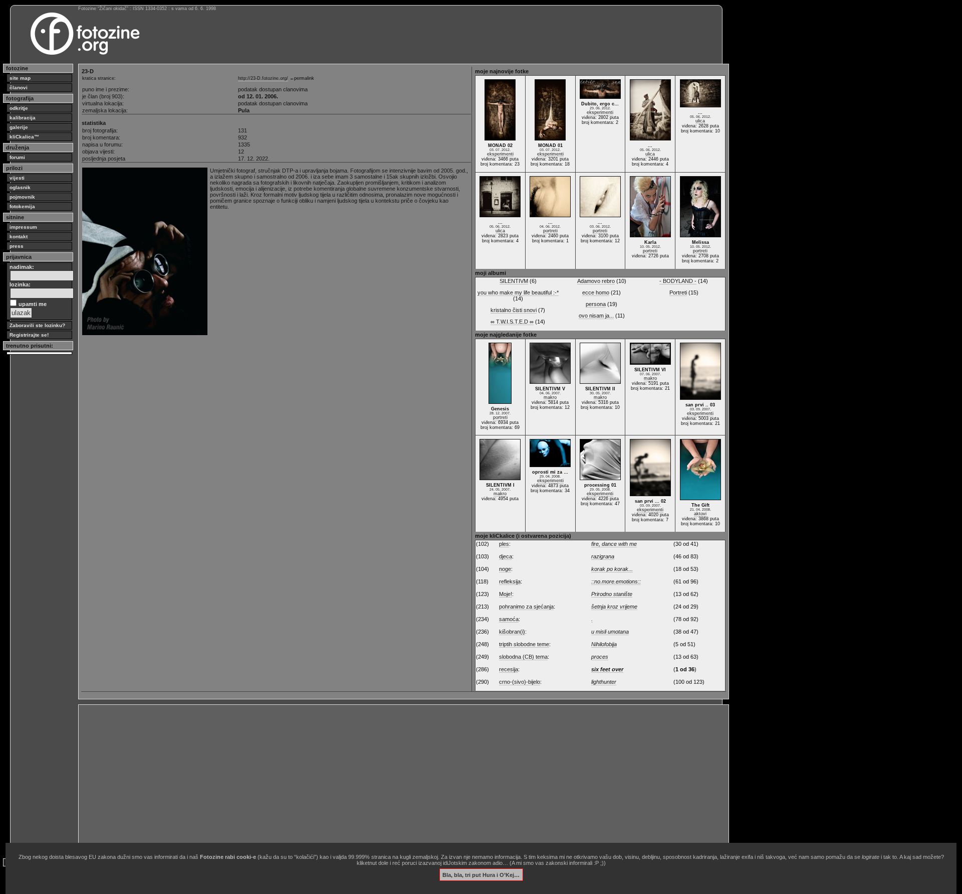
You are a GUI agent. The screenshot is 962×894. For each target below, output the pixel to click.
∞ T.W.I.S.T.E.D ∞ (512, 322)
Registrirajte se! (29, 335)
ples (504, 544)
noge (505, 569)
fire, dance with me (614, 544)
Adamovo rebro (596, 281)
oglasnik (20, 187)
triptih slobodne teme (524, 644)
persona (596, 304)
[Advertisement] (381, 777)
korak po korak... (612, 569)
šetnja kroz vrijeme (614, 607)
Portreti (678, 292)
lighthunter (603, 682)
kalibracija (23, 117)
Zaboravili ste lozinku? (37, 325)
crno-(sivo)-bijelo (519, 682)
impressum (23, 227)
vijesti (17, 178)
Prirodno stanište (611, 594)
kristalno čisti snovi (514, 310)
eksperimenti (500, 154)
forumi (17, 157)
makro (550, 397)
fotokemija (22, 206)
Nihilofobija (604, 644)
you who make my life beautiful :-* (518, 292)
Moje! (505, 594)
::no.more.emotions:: (616, 581)
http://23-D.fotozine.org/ (263, 78)
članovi (19, 87)
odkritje (19, 108)
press (17, 246)
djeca (505, 556)
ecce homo (595, 292)
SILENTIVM (514, 281)
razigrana (602, 556)
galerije (19, 127)
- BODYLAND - (677, 281)
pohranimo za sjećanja (526, 607)
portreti (550, 230)
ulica (650, 154)
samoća (509, 619)
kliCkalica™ (24, 136)
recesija (508, 669)
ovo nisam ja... (596, 316)
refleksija (510, 581)
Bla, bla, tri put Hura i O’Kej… (481, 874)
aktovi (700, 513)
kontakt (19, 236)
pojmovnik (22, 197)
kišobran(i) (512, 632)
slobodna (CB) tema (523, 657)
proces (599, 657)
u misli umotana (610, 632)
